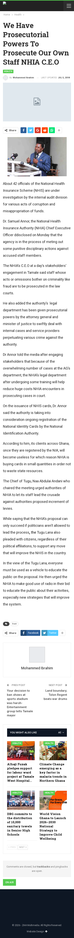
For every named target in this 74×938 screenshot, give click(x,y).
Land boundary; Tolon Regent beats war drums (55, 695)
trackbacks (43, 866)
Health (8, 71)
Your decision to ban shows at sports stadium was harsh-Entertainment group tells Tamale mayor (20, 703)
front (14, 624)
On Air (9, 882)
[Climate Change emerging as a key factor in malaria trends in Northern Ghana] (53, 750)
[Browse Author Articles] (37, 654)
